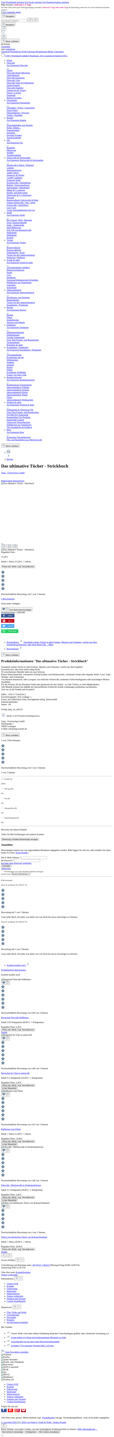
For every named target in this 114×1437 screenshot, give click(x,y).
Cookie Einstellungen (16, 1301)
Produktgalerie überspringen (13, 970)
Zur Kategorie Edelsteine (18, 327)
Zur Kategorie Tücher (16, 242)
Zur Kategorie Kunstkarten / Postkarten (24, 350)
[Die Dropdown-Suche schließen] (35, 20)
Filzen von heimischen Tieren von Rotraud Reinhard (24, 1237)
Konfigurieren (31, 1432)
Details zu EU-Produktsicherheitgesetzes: (22, 716)
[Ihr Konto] (3, 37)
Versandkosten (48, 1417)
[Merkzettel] (3, 33)
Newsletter (11, 1317)
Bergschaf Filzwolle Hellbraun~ (15, 1017)
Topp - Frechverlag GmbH (13, 473)
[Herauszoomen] (3, 546)
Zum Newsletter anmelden (17, 1352)
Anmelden (5, 46)
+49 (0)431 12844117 (41, 1265)
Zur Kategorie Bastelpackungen (21, 380)
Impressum (11, 1291)
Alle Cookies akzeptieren (49, 1432)
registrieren (10, 49)
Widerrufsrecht (13, 1293)
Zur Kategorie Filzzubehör (18, 103)
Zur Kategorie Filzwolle (17, 65)
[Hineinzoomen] (15, 546)
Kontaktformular (23, 1272)
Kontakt (10, 1286)
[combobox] (14, 20)
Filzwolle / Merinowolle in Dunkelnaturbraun (21, 1185)
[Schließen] (2, 543)
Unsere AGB (12, 1284)
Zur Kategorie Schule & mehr (20, 262)
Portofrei (10, 1320)
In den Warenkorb (9, 1088)
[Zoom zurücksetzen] (9, 546)
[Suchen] (30, 20)
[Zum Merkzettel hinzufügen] (5, 983)
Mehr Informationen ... (87, 1429)
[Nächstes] (9, 1255)
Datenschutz (12, 1289)
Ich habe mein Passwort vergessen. (16, 863)
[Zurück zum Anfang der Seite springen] (3, 1426)
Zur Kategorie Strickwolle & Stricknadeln (25, 160)
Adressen (31, 51)
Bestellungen (42, 51)
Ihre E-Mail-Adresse (11, 857)
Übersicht (5, 51)
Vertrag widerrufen (9, 1275)
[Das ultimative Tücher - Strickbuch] (17, 483)
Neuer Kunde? (21, 852)
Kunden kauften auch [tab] (16, 965)
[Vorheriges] (3, 1255)
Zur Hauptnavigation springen (56, 2)
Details (4, 1032)
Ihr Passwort (7, 860)
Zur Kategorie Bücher (16, 310)
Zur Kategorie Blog (15, 432)
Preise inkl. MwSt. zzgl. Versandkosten (18, 567)
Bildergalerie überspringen (12, 481)
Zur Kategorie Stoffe (16, 215)
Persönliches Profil (18, 51)
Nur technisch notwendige (12, 1432)
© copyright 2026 (9, 1422)
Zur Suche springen (34, 2)
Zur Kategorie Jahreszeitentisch (20, 292)
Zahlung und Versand (16, 1298)
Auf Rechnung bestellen (17, 1322)
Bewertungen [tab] (13, 649)
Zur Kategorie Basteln (16, 120)
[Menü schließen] (8, 68)
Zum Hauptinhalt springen (13, 2)
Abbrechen (6, 868)
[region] (57, 7)
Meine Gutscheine (56, 51)
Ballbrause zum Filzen (11, 1129)
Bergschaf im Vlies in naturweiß (15, 1073)
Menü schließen (12, 41)
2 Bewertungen (8, 599)
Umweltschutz (13, 1315)
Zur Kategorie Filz (15, 143)
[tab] (52, 643)
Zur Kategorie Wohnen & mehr (20, 405)
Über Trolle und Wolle (16, 1312)
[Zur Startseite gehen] (11, 12)
